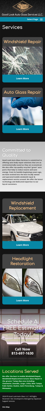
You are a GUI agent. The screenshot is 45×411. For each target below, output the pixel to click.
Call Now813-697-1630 (22, 351)
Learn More (22, 78)
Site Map (6, 407)
